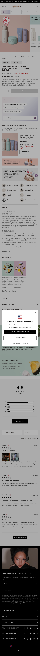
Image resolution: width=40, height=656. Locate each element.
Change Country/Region (20, 343)
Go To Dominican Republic (20, 337)
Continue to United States (20, 331)
